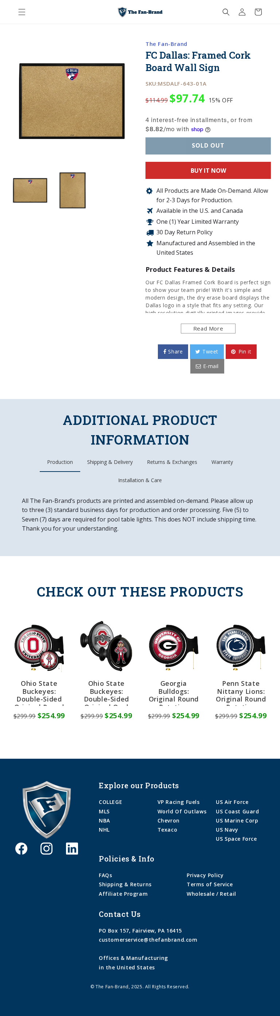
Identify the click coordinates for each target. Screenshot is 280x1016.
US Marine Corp (237, 820)
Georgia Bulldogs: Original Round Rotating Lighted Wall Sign (174, 693)
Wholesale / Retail (211, 893)
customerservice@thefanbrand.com (148, 939)
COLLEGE (110, 801)
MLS (104, 811)
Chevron (169, 820)
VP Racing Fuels (179, 801)
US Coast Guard (237, 811)
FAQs (105, 875)
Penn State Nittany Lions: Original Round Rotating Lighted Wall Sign (241, 693)
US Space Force (236, 838)
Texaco (168, 829)
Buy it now (208, 171)
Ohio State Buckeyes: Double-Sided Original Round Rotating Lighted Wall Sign (39, 693)
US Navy (227, 829)
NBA (104, 820)
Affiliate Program (123, 893)
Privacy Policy (205, 875)
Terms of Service (210, 884)
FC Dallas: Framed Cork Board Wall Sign (198, 61)
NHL (104, 829)
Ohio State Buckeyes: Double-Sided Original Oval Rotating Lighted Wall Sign (106, 693)
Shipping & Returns (125, 884)
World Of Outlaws (182, 811)
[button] (22, 12)
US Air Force (232, 801)
